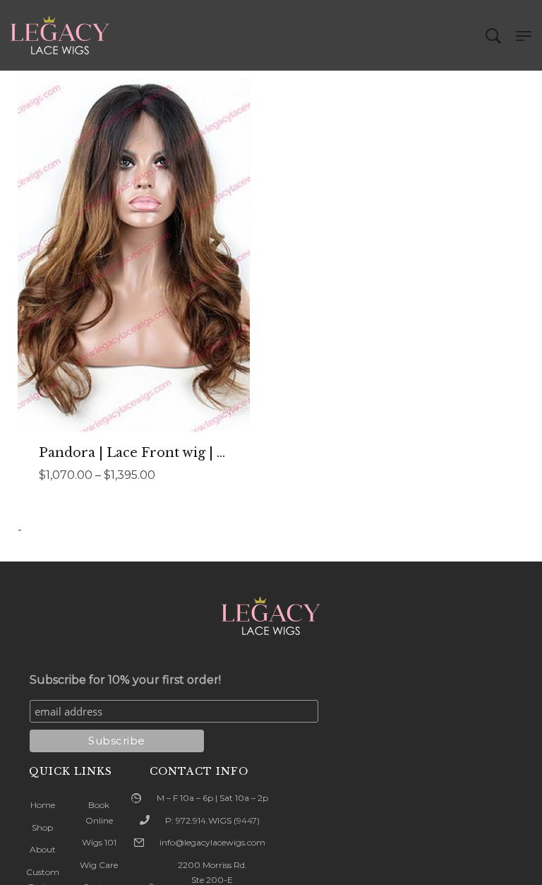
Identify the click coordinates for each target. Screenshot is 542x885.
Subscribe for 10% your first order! (125, 680)
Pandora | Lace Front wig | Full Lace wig (171, 453)
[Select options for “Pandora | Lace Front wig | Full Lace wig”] (134, 284)
